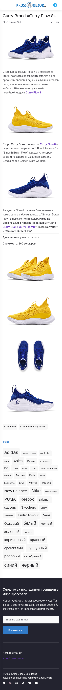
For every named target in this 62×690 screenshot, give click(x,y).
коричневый (15, 540)
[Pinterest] (16, 683)
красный (37, 540)
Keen (42, 476)
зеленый (12, 531)
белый (29, 523)
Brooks (31, 461)
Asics (18, 461)
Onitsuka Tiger (51, 492)
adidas (11, 452)
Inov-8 (7, 475)
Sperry (44, 508)
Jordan (20, 475)
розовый (12, 556)
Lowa (21, 483)
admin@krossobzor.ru (13, 658)
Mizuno (46, 482)
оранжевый (13, 548)
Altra (6, 461)
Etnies (24, 469)
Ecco (15, 468)
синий (10, 565)
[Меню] (6, 5)
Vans (46, 515)
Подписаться (15, 630)
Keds (32, 475)
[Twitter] (23, 683)
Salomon (44, 499)
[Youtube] (36, 683)
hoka (34, 468)
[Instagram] (10, 683)
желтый (46, 523)
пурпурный (37, 548)
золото (28, 532)
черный (30, 565)
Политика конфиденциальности (34, 677)
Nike (36, 490)
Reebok (27, 499)
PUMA (10, 499)
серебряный (32, 556)
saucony (10, 507)
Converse (45, 461)
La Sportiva (9, 483)
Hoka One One (49, 468)
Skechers (28, 507)
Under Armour (28, 515)
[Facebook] (4, 683)
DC (6, 468)
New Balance (15, 491)
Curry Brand (10, 426)
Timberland (8, 516)
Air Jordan (45, 453)
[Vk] (29, 683)
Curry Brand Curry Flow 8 (19, 226)
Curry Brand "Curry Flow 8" (33, 426)
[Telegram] (55, 4)
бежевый (11, 523)
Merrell (33, 482)
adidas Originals (29, 453)
